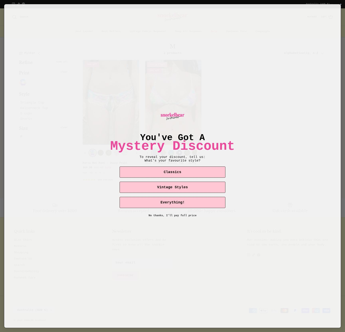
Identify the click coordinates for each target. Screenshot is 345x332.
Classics (172, 172)
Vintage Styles (172, 187)
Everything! (173, 202)
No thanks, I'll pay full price (172, 215)
